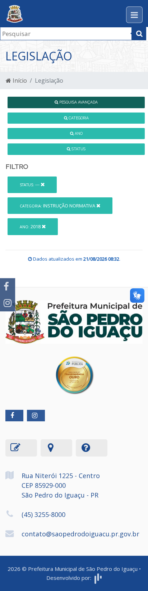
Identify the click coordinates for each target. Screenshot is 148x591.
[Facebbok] (14, 415)
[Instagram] (7, 303)
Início (19, 80)
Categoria (78, 118)
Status (77, 149)
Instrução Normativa (58, 205)
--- (30, 184)
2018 (31, 226)
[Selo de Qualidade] (74, 370)
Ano (78, 133)
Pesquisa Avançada (78, 102)
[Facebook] (7, 286)
